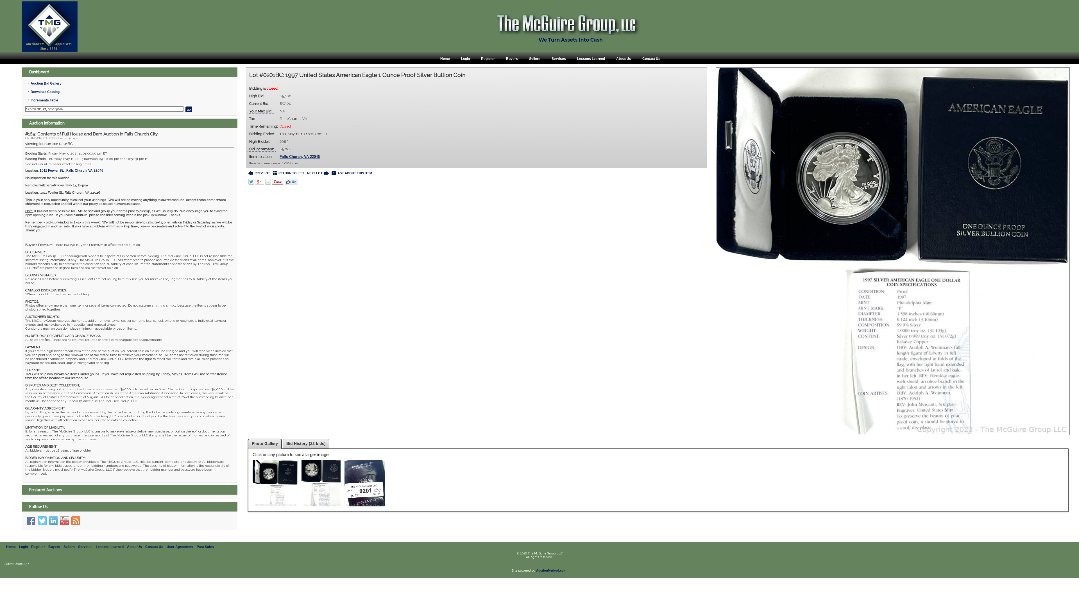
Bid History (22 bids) (306, 443)
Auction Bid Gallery (46, 83)
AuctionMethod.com (551, 570)
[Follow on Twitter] (42, 520)
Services (559, 59)
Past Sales (205, 547)
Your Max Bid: (260, 111)
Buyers (512, 59)
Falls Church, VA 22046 (300, 157)
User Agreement (180, 547)
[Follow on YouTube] (64, 520)
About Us (623, 59)
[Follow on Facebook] (30, 520)
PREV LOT (262, 173)
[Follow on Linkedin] (53, 520)
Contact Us (651, 59)
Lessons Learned (591, 59)
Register (488, 59)
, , (71, 171)
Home (445, 59)
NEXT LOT (315, 173)
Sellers (534, 59)
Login (465, 59)
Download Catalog (45, 92)
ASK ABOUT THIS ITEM (354, 173)
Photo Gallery (265, 443)
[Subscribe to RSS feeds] (75, 520)
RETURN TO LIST (291, 173)
